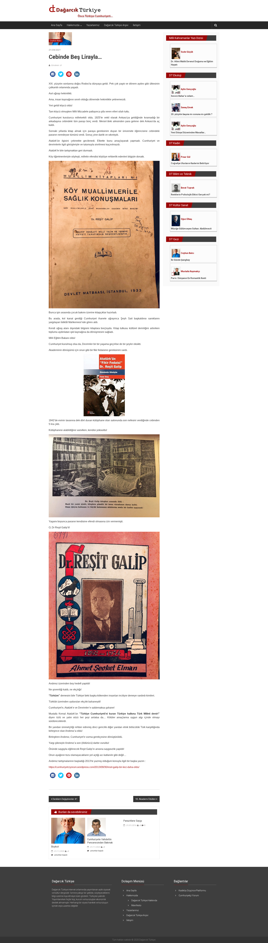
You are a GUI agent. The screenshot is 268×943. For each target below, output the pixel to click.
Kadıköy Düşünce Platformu (192, 890)
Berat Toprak (187, 188)
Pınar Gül (185, 157)
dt (68, 851)
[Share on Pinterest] (69, 76)
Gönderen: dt (56, 65)
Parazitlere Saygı (132, 820)
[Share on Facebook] (53, 76)
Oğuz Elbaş (186, 219)
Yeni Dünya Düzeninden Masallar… (188, 132)
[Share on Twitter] (61, 76)
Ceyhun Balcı (55, 41)
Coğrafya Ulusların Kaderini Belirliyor (190, 163)
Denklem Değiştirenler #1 (65, 799)
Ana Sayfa (56, 25)
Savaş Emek (187, 107)
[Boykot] (68, 830)
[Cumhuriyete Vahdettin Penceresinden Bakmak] (96, 827)
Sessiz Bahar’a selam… (183, 96)
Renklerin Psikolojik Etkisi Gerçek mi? (190, 194)
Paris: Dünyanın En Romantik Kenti (188, 278)
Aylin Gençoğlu (188, 89)
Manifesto (136, 905)
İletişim (137, 25)
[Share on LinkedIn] (77, 76)
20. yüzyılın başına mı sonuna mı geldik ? (191, 114)
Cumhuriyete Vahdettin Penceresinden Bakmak (100, 841)
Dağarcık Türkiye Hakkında (144, 900)
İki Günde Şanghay (180, 260)
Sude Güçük (187, 52)
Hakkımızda (73, 25)
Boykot (55, 846)
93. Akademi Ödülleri (146, 799)
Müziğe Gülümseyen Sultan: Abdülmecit (191, 228)
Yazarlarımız (92, 25)
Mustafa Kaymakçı (190, 271)
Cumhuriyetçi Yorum (189, 895)
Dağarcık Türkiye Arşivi (116, 25)
